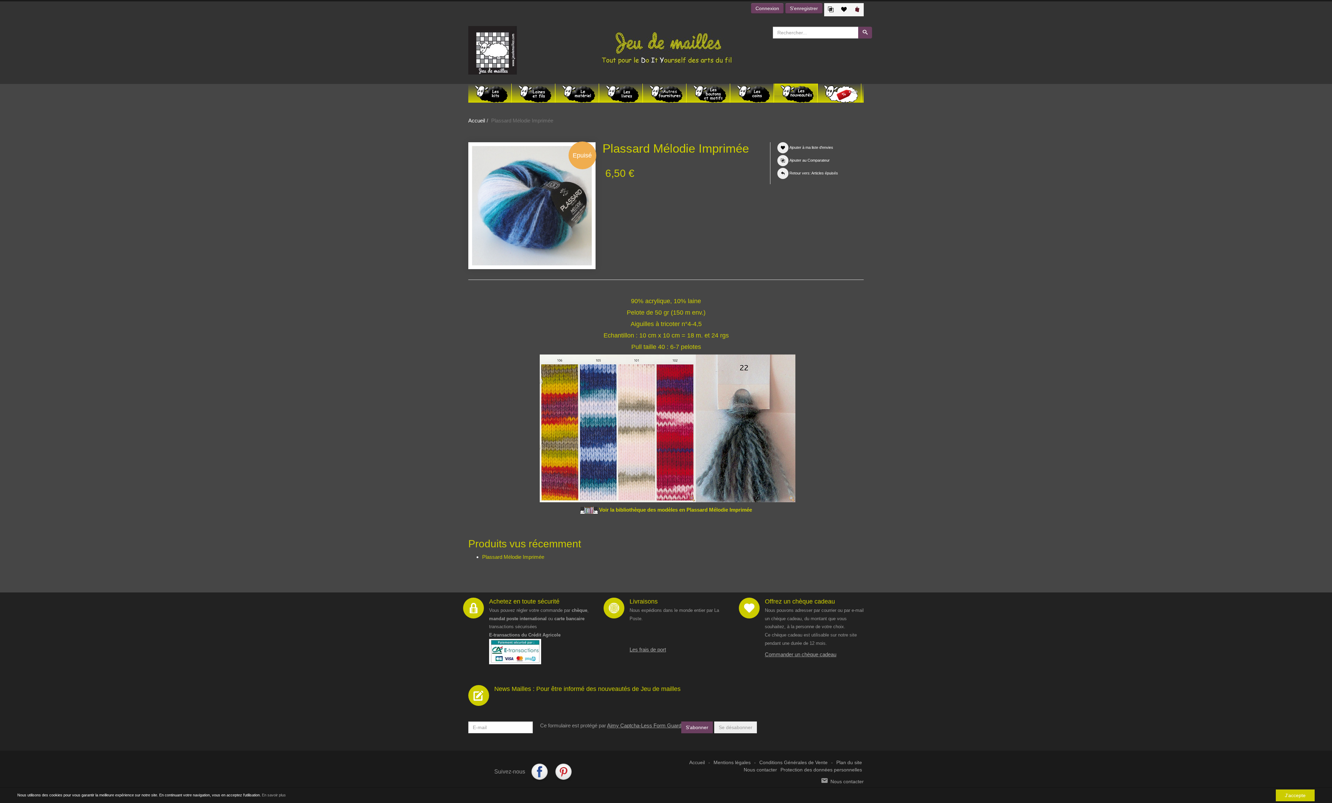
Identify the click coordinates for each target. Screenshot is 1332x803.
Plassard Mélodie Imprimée (513, 557)
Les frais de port (648, 649)
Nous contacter (760, 769)
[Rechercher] (865, 33)
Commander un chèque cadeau (800, 654)
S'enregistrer (804, 8)
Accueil (476, 120)
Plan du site (849, 762)
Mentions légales (732, 762)
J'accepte (1295, 795)
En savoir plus (274, 795)
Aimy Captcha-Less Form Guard (644, 725)
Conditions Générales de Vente (793, 762)
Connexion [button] (767, 8)
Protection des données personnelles (821, 769)
